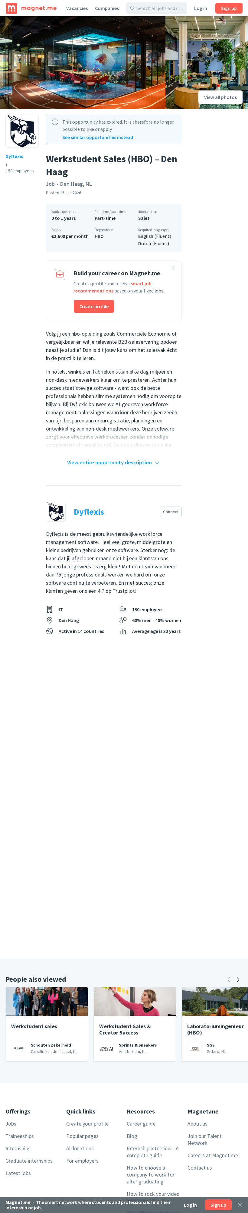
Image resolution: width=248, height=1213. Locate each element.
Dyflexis (14, 156)
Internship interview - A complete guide (153, 1152)
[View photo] (82, 62)
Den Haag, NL (76, 183)
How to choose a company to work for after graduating (151, 1174)
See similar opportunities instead (97, 137)
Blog (132, 1135)
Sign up (229, 8)
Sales (143, 218)
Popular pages (82, 1135)
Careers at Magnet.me (213, 1155)
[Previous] (228, 979)
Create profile (94, 306)
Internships (18, 1148)
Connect (171, 511)
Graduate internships (29, 1160)
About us (197, 1123)
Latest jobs (18, 1173)
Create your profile (87, 1123)
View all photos (220, 97)
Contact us (200, 1167)
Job (50, 183)
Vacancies (77, 8)
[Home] (31, 8)
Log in (200, 8)
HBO (99, 236)
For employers (82, 1160)
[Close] (240, 1205)
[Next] (238, 979)
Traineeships (19, 1135)
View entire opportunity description (109, 462)
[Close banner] (173, 269)
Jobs (10, 1123)
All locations (80, 1148)
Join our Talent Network (205, 1139)
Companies (107, 8)
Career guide (141, 1123)
